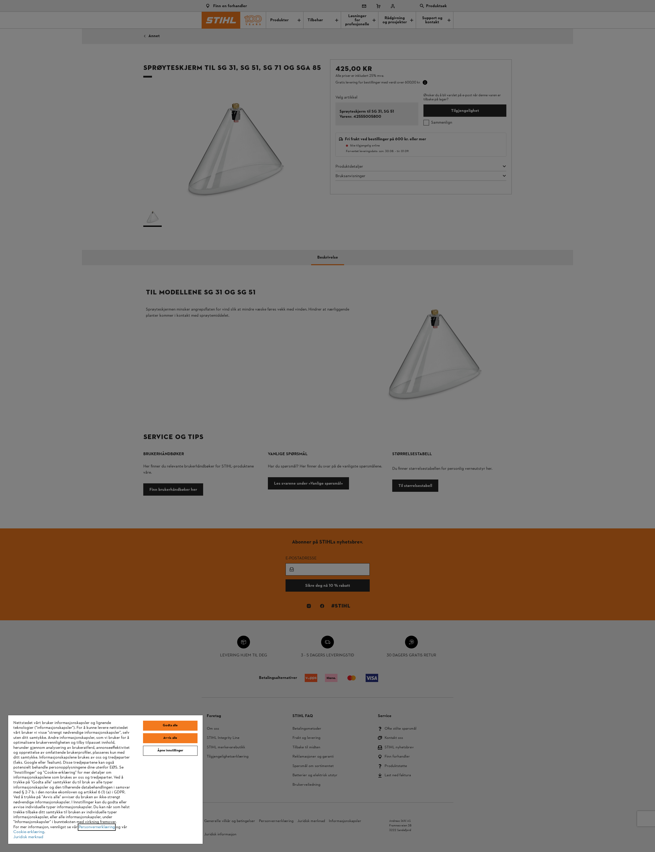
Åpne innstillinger (170, 750)
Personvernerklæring (97, 827)
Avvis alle (170, 738)
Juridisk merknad (28, 837)
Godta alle (170, 725)
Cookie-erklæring (28, 832)
